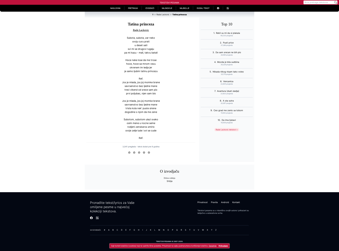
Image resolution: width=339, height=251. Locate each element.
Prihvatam (223, 246)
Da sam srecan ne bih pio (228, 52)
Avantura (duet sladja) (228, 91)
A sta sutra (228, 100)
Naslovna (115, 8)
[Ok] (140, 152)
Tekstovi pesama (204, 210)
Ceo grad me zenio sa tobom (228, 110)
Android (225, 202)
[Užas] (130, 152)
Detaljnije (213, 246)
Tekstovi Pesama (169, 2)
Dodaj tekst (203, 8)
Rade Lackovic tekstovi (226, 129)
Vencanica (228, 81)
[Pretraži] (335, 2)
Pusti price (228, 42)
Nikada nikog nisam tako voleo (228, 71)
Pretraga (133, 8)
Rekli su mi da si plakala (228, 33)
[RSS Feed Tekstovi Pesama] (228, 8)
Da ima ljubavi (229, 120)
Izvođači (149, 8)
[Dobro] (145, 152)
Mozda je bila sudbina (228, 62)
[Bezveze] (135, 152)
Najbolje (184, 8)
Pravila (214, 202)
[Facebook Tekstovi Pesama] (218, 8)
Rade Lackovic (141, 29)
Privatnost (202, 202)
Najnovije (167, 8)
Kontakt (236, 202)
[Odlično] (150, 152)
